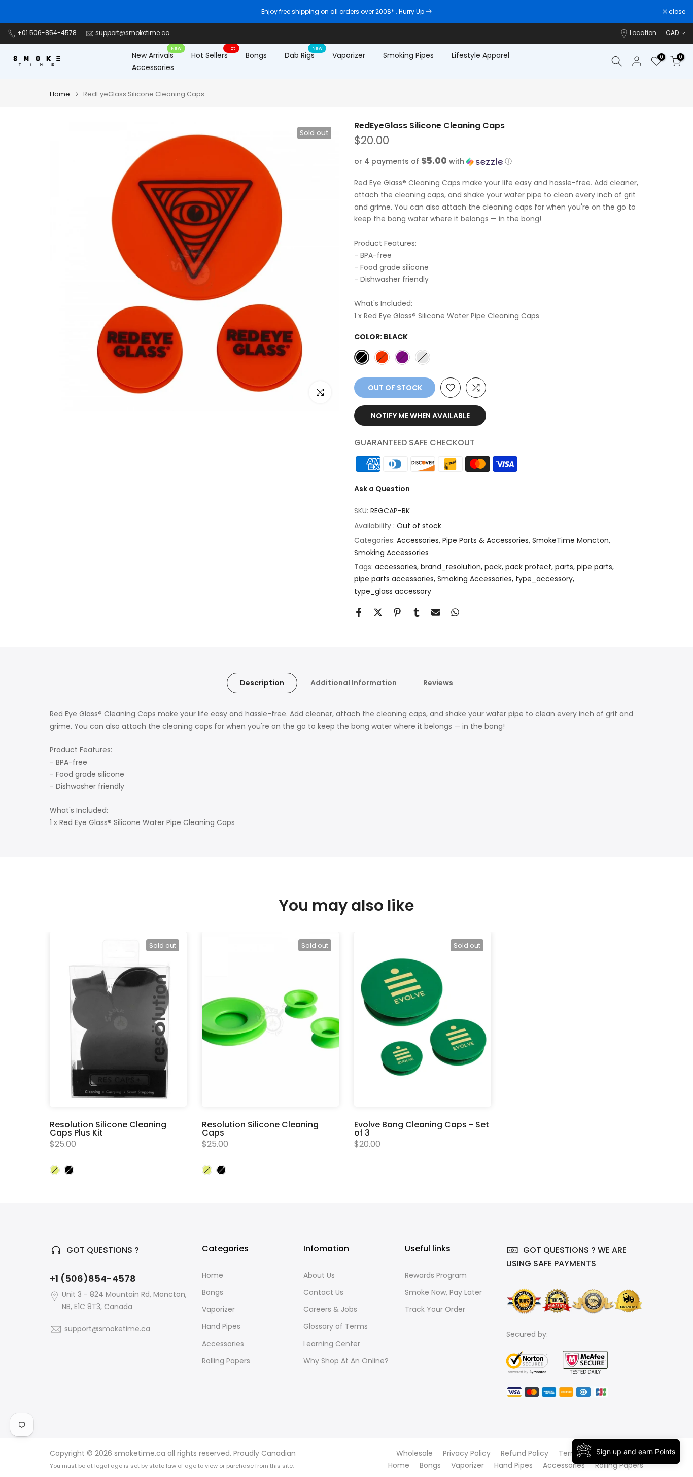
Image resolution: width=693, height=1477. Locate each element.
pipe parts (594, 567)
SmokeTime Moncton (570, 540)
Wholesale (414, 1453)
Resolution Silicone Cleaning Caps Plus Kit (108, 1129)
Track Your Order (435, 1309)
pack (493, 567)
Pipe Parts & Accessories (485, 540)
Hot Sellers (213, 54)
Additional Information (353, 682)
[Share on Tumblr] (416, 612)
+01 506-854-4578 (47, 32)
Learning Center (331, 1344)
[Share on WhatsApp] (455, 612)
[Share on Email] (435, 612)
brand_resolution (451, 567)
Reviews (438, 682)
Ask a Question (382, 489)
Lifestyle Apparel (480, 55)
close (21, 12)
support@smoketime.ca (132, 32)
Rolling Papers (226, 1361)
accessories (396, 567)
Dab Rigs (303, 54)
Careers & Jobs (330, 1309)
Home (60, 94)
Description (262, 682)
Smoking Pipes (408, 55)
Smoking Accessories (391, 552)
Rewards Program (436, 1275)
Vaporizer (348, 55)
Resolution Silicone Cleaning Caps (260, 1129)
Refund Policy (524, 1453)
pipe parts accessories (394, 579)
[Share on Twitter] (378, 612)
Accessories (153, 67)
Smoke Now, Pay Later (443, 1292)
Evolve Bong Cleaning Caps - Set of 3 (421, 1129)
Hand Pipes (221, 1326)
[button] (498, 161)
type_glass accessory (392, 591)
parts (564, 567)
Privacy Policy (467, 1453)
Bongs (256, 55)
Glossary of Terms (335, 1326)
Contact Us (323, 1292)
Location (643, 32)
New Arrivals (156, 54)
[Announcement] (346, 12)
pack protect (528, 567)
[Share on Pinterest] (397, 612)
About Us (319, 1275)
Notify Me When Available (420, 415)
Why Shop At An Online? (346, 1361)
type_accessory (544, 579)
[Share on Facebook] (358, 612)
